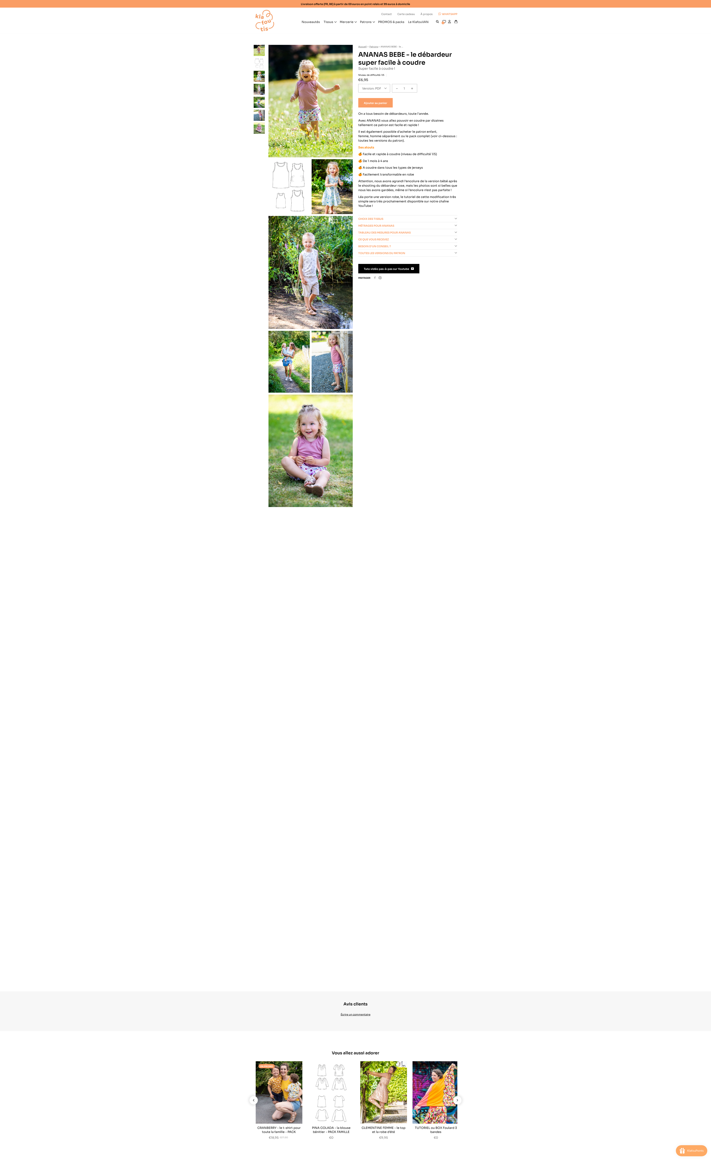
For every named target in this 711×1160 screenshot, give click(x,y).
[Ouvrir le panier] (456, 21)
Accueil (362, 46)
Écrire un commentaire (355, 1014)
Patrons (373, 46)
